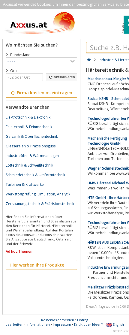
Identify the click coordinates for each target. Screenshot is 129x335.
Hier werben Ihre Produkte (37, 265)
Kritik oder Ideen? (88, 324)
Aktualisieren (64, 77)
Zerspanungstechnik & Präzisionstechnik (40, 203)
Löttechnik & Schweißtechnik (29, 165)
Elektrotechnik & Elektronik (28, 117)
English (118, 324)
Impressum (62, 324)
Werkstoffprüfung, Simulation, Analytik (38, 194)
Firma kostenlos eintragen (44, 92)
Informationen (38, 324)
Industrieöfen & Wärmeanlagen (32, 155)
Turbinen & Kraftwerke (25, 184)
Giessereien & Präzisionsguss (31, 146)
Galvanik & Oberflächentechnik (32, 136)
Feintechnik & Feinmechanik (29, 126)
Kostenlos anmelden (57, 320)
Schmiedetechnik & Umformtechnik (35, 174)
